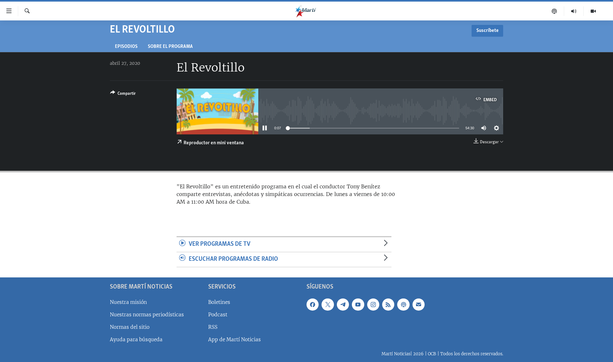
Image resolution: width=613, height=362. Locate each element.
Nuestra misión (128, 302)
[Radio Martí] (574, 11)
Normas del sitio (129, 327)
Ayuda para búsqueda (136, 339)
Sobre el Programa (170, 47)
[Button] (123, 94)
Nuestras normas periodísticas (147, 314)
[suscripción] (418, 304)
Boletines (219, 302)
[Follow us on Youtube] (358, 304)
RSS (212, 327)
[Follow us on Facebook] (312, 304)
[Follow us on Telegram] (343, 304)
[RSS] (388, 304)
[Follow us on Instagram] (373, 304)
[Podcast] (554, 11)
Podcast (217, 314)
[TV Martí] (593, 11)
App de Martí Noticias (234, 339)
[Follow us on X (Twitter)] (328, 304)
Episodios (126, 47)
